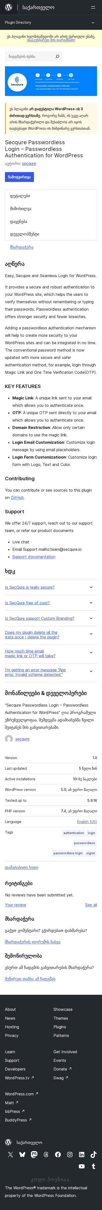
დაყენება (18, 221)
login (91, 833)
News (10, 1018)
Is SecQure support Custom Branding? (39, 618)
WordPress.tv (19, 1077)
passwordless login (67, 853)
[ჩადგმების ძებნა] (57, 56)
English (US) (87, 821)
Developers (15, 1069)
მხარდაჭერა (21, 247)
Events (59, 1060)
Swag (61, 1077)
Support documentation (33, 556)
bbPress (15, 1111)
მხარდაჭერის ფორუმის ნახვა (32, 941)
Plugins (59, 1026)
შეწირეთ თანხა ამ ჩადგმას (30, 978)
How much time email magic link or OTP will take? (30, 653)
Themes (60, 1018)
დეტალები (20, 195)
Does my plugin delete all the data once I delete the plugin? (32, 635)
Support (12, 1060)
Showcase (63, 1009)
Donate (62, 1069)
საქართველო (29, 1142)
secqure (29, 163)
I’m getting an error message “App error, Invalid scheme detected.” (35, 672)
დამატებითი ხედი (21, 867)
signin (90, 853)
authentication (73, 833)
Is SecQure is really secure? (29, 587)
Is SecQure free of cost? (27, 603)
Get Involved (65, 1051)
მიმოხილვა (20, 208)
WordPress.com (22, 1093)
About (10, 1009)
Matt (12, 1102)
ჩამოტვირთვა (19, 177)
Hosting (12, 1026)
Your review (15, 904)
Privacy (12, 1035)
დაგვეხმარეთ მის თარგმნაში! (51, 40)
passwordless (84, 843)
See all (91, 904)
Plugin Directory (18, 22)
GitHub (17, 497)
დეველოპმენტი (24, 233)
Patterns (61, 1035)
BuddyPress (18, 1120)
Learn (10, 1051)
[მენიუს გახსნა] (94, 7)
